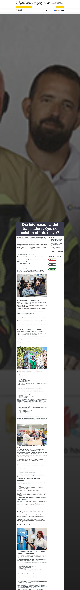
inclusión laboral (20, 501)
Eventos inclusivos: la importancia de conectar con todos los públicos (57, 244)
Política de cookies (39, 4)
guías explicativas (41, 586)
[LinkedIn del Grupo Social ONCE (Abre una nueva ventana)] (61, 10)
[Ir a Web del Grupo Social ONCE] (19, 10)
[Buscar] (46, 10)
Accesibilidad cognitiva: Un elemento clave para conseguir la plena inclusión (56, 248)
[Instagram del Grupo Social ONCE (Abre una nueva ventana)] (56, 10)
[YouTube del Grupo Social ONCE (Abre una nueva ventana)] (59, 10)
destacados (52, 259)
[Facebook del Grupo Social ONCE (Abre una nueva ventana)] (55, 10)
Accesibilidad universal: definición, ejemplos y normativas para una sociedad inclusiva (57, 252)
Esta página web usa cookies (22, 1)
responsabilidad (52, 269)
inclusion (51, 264)
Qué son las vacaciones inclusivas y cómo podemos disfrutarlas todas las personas (57, 240)
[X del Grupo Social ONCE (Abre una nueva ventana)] (58, 10)
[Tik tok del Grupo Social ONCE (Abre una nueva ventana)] (63, 10)
